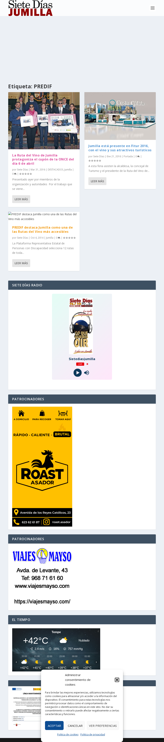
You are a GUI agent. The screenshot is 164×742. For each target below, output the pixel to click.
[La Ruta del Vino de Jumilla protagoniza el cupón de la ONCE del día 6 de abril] (44, 120)
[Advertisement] (82, 46)
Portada (128, 156)
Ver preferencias (103, 726)
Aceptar (54, 726)
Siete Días (22, 169)
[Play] (77, 373)
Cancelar (75, 726)
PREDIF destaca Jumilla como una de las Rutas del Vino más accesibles (42, 229)
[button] (117, 680)
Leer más (21, 199)
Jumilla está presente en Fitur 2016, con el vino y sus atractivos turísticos (120, 148)
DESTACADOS (55, 169)
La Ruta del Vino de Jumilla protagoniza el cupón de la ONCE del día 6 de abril (43, 159)
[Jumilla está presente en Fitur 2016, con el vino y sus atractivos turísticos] (120, 116)
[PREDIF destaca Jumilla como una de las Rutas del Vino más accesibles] (44, 216)
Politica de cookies (67, 734)
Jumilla (68, 169)
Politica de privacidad (92, 734)
